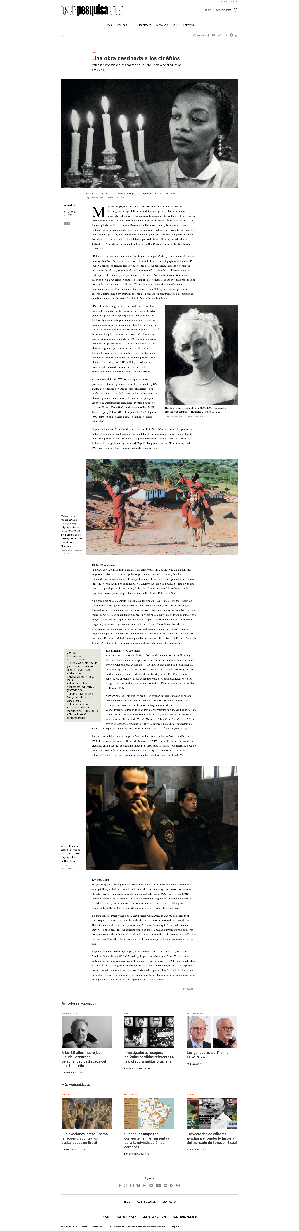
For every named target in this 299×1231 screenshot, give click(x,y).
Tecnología (162, 25)
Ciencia (108, 25)
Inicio (127, 1202)
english (223, 1)
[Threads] (144, 1185)
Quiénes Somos (146, 1202)
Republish (201, 35)
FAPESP (106, 1217)
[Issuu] (177, 1185)
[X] (125, 1185)
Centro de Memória (185, 1217)
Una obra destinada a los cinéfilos (136, 59)
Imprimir (63, 35)
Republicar (191, 989)
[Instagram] (131, 1185)
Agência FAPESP (127, 1217)
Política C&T (124, 25)
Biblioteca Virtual (155, 1217)
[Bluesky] (138, 1185)
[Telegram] (151, 1185)
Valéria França (71, 205)
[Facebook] (120, 1185)
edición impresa (223, 10)
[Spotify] (165, 1185)
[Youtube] (158, 1185)
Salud (176, 25)
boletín (208, 10)
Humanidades (143, 25)
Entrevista (189, 25)
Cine (67, 224)
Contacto (169, 1202)
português (233, 1)
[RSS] (170, 1185)
